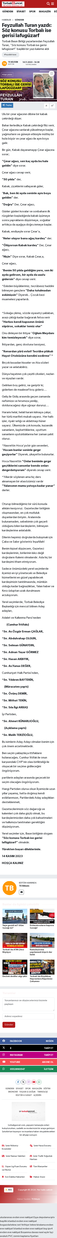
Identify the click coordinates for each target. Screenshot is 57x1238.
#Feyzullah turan (10, 55)
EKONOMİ (13, 1092)
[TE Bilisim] (9, 888)
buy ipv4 (48, 1228)
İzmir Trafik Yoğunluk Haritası (41, 1157)
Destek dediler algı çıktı (14, 976)
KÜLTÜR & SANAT (24, 1095)
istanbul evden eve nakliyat (22, 1221)
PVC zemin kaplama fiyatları (23, 1236)
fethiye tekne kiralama (33, 1225)
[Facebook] (18, 1082)
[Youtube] (33, 1082)
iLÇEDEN (37, 1095)
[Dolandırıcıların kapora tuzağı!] (42, 916)
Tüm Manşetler (40, 1166)
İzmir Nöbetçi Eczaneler (10, 1147)
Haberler (6, 20)
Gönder (9, 1024)
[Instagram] (28, 1082)
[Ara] (48, 4)
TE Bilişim (35, 1199)
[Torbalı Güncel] (13, 4)
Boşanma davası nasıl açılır (35, 1232)
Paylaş (9, 105)
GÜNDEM (7, 11)
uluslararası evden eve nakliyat (16, 1217)
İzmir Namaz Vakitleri (15, 1156)
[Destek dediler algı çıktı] (14, 967)
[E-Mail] (21, 892)
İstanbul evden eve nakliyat (28, 1228)
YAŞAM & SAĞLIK (27, 1092)
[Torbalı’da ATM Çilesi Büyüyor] (14, 940)
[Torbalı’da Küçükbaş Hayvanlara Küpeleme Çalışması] (42, 967)
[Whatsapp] (39, 1082)
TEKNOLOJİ (42, 1092)
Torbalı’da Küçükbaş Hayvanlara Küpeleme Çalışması (41, 978)
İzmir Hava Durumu (42, 1146)
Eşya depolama (41, 1217)
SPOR (32, 11)
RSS (10, 1190)
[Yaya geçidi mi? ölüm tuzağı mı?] (14, 916)
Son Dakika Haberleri (15, 1177)
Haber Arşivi (39, 1177)
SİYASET (21, 11)
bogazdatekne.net (10, 1225)
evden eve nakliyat (10, 1232)
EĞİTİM (47, 1088)
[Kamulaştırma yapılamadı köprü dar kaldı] (42, 940)
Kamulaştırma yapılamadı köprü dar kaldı (41, 952)
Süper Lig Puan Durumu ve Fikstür (14, 1168)
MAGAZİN (45, 11)
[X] (23, 1082)
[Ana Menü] (52, 4)
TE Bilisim (24, 886)
